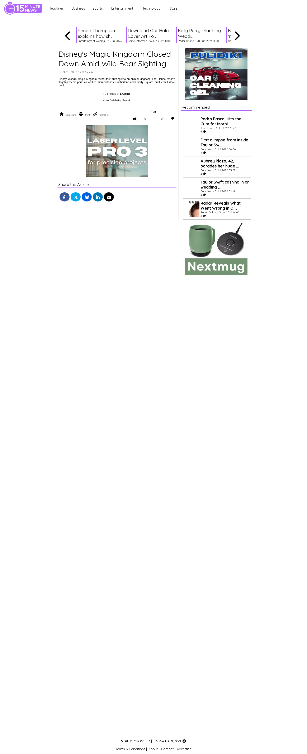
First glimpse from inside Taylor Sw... (224, 142)
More (117, 100)
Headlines (56, 8)
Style (173, 8)
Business (78, 8)
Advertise (184, 749)
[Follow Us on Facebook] (184, 741)
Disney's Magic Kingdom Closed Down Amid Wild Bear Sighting (114, 58)
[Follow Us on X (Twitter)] (172, 741)
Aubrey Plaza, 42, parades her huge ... (219, 164)
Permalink (104, 114)
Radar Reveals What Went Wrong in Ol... (220, 206)
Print (87, 114)
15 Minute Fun (140, 741)
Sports (98, 8)
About (153, 749)
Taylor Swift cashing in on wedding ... (225, 185)
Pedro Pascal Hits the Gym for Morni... (220, 121)
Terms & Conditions (130, 749)
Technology (151, 8)
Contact (167, 749)
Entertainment (122, 8)
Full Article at (117, 93)
